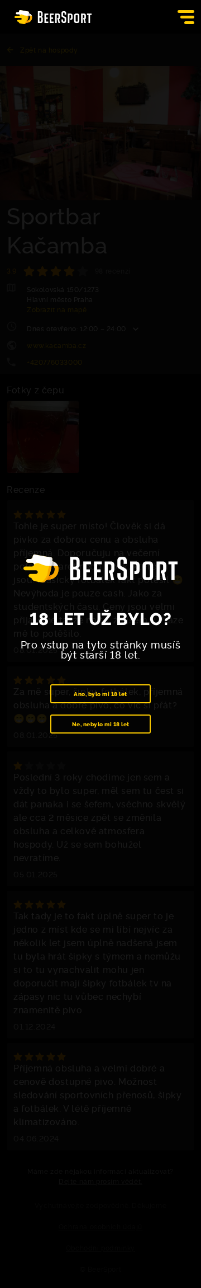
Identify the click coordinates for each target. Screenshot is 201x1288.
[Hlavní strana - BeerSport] (53, 17)
